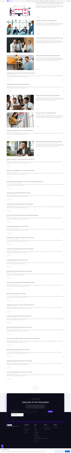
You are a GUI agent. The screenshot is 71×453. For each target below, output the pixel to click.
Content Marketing (48, 39)
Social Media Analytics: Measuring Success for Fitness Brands (19, 271)
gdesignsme (43, 4)
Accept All (67, 451)
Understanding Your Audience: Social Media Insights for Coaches (20, 237)
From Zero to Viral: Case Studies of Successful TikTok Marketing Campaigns (22, 215)
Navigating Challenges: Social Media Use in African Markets (19, 360)
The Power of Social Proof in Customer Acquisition (46, 20)
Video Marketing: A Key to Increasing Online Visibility (18, 84)
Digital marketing (52, 4)
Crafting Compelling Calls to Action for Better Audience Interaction (21, 73)
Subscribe (50, 411)
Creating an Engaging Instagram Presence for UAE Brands (19, 316)
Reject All (62, 451)
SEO (58, 143)
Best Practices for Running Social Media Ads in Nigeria (18, 349)
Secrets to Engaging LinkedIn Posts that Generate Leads (18, 192)
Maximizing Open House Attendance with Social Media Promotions (21, 282)
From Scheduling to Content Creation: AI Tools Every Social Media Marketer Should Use (25, 181)
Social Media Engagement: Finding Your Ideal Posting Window (49, 141)
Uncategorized (16, 74)
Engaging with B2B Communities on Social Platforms (18, 226)
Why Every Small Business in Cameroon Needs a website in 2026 (49, 3)
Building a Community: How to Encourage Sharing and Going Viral (21, 159)
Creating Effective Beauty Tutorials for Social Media (17, 260)
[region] (35, 450)
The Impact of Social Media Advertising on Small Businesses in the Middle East (23, 338)
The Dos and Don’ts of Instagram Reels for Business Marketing (20, 204)
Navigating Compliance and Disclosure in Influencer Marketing (20, 130)
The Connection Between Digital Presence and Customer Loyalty (49, 38)
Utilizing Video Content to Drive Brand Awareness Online (48, 55)
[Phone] (2, 446)
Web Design (57, 4)
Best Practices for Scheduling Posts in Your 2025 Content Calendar (21, 170)
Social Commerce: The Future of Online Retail (16, 293)
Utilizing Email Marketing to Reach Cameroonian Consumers (19, 327)
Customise (56, 451)
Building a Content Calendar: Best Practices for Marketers (48, 95)
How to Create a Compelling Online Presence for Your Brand (19, 372)
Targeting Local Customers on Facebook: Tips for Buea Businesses (20, 305)
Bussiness (47, 4)
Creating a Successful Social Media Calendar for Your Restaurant (20, 248)
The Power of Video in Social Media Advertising (46, 113)
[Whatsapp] (2, 448)
